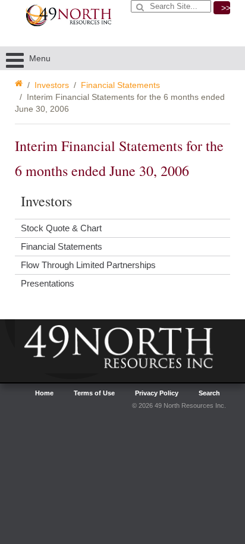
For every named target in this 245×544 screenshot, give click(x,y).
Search (209, 393)
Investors (51, 85)
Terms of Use (94, 393)
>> (225, 7)
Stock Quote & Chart (61, 228)
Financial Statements (120, 85)
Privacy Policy (156, 393)
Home (44, 393)
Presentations (47, 283)
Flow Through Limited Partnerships (88, 265)
